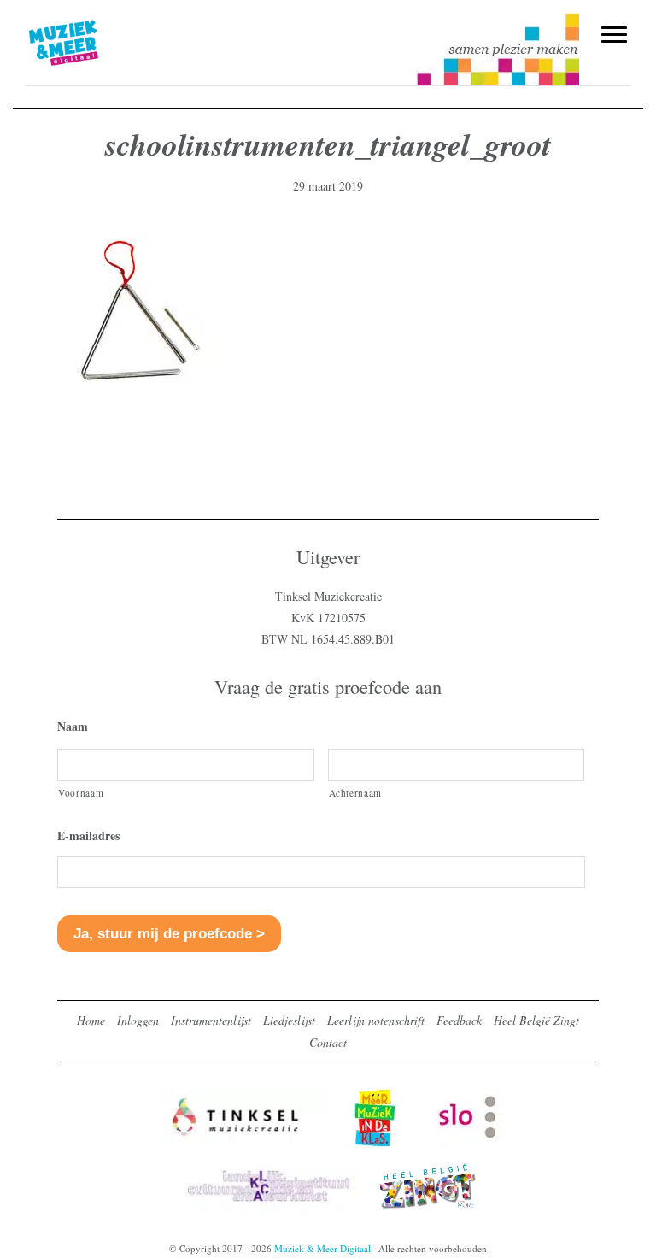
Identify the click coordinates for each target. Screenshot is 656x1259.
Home (91, 1020)
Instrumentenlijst (211, 1020)
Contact (328, 1042)
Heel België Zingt (536, 1020)
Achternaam (356, 792)
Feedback (459, 1020)
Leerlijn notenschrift (376, 1020)
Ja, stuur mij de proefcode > (169, 934)
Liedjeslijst (289, 1020)
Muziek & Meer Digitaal (92, 23)
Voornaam (80, 792)
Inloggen (138, 1020)
